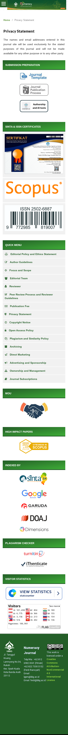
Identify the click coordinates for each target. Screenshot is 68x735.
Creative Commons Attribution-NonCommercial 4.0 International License (55, 669)
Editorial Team (19, 278)
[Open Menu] (3, 3)
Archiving (16, 346)
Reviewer (15, 286)
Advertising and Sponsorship (28, 362)
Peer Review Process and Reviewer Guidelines (29, 296)
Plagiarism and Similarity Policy (29, 338)
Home (6, 20)
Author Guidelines (21, 262)
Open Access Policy (21, 330)
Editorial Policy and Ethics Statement (33, 254)
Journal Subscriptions (23, 379)
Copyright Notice (19, 322)
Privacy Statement (20, 314)
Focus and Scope (20, 270)
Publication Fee (19, 306)
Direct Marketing (20, 354)
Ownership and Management (27, 370)
